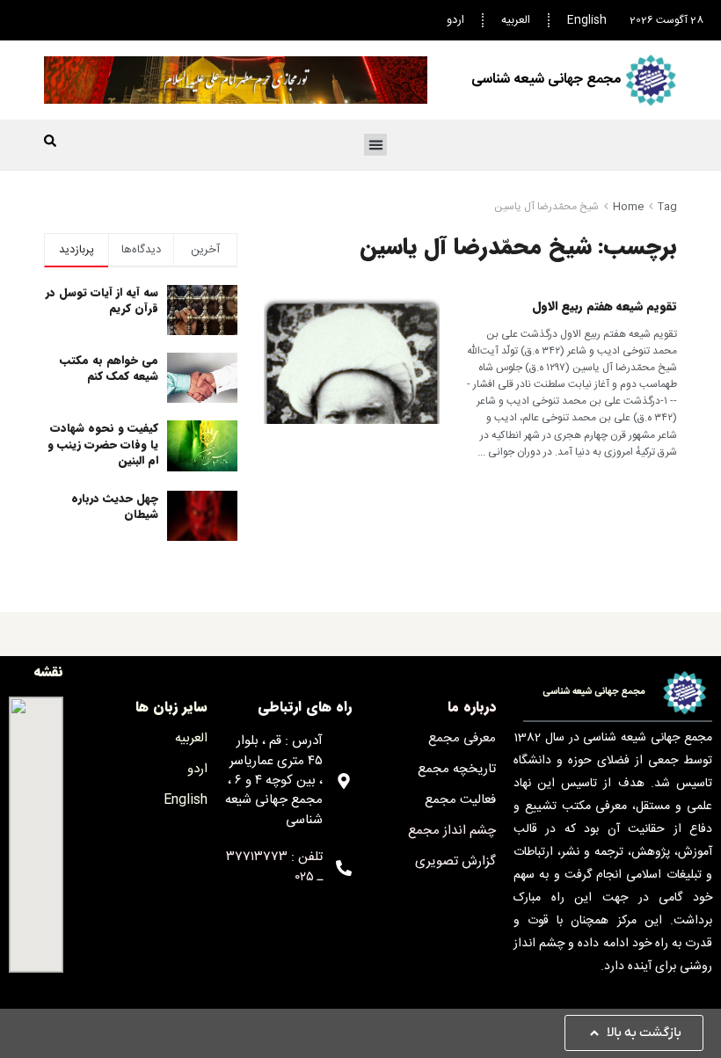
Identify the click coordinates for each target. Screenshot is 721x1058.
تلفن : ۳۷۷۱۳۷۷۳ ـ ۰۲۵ (274, 866)
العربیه (515, 20)
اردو (455, 20)
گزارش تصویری (455, 861)
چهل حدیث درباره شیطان (114, 506)
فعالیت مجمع (460, 800)
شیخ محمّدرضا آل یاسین (546, 206)
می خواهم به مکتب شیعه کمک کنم (109, 368)
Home (628, 206)
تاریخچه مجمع (457, 769)
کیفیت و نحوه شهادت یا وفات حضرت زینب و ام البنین (102, 444)
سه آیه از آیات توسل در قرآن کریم (102, 300)
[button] (375, 145)
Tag (667, 206)
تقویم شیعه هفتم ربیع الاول (604, 306)
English (587, 20)
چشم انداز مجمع (452, 831)
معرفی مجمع (462, 738)
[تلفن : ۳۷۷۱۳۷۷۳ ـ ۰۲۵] (344, 868)
